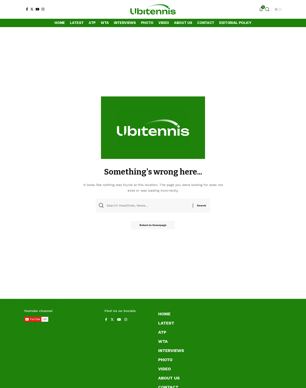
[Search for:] (148, 205)
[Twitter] (32, 9)
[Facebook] (27, 9)
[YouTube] (37, 9)
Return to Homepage (153, 225)
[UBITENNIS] (153, 9)
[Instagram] (42, 9)
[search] (267, 9)
